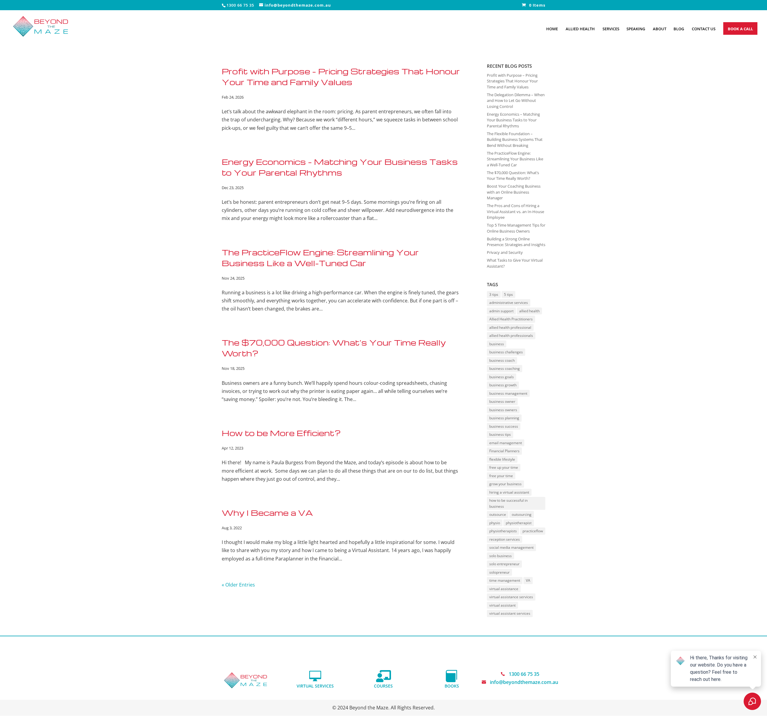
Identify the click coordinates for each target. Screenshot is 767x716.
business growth (503, 385)
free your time (501, 475)
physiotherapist (519, 522)
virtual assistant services (509, 613)
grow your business (505, 483)
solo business (500, 555)
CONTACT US (703, 29)
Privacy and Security (505, 252)
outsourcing (522, 514)
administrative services (508, 302)
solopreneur (499, 572)
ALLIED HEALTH (580, 29)
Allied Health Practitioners (511, 319)
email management (505, 442)
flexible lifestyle (502, 459)
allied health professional (510, 327)
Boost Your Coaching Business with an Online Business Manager (513, 192)
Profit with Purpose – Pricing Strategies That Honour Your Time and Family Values (512, 81)
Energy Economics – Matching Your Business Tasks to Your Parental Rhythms (513, 120)
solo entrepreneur (504, 563)
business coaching (504, 368)
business (496, 343)
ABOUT (659, 29)
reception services (504, 539)
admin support (501, 310)
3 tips (493, 294)
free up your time (503, 467)
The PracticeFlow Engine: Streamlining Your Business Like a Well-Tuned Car (515, 159)
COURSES (383, 686)
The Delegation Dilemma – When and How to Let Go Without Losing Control (516, 100)
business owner (502, 401)
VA (528, 580)
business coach (502, 360)
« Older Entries (238, 584)
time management (504, 580)
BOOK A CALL (740, 28)
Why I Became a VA (267, 512)
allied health (529, 310)
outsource (497, 514)
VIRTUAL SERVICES (315, 686)
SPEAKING (635, 29)
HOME (552, 29)
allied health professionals (511, 335)
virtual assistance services (511, 596)
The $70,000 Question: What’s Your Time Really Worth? (513, 175)
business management (508, 393)
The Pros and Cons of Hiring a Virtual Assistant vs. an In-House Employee (515, 211)
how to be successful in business (508, 503)
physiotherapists (503, 530)
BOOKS (452, 686)
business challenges (506, 352)
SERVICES (611, 29)
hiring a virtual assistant (509, 492)
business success (503, 426)
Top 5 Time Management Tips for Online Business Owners (516, 228)
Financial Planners (504, 450)
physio (494, 522)
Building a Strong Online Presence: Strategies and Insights (516, 242)
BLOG (679, 29)
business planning (504, 417)
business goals (501, 376)
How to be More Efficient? (281, 433)
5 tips (508, 294)
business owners (503, 409)
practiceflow (533, 530)
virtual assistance (503, 588)
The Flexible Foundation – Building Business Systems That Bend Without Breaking (515, 139)
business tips (500, 434)
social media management (511, 547)
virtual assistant (502, 605)
